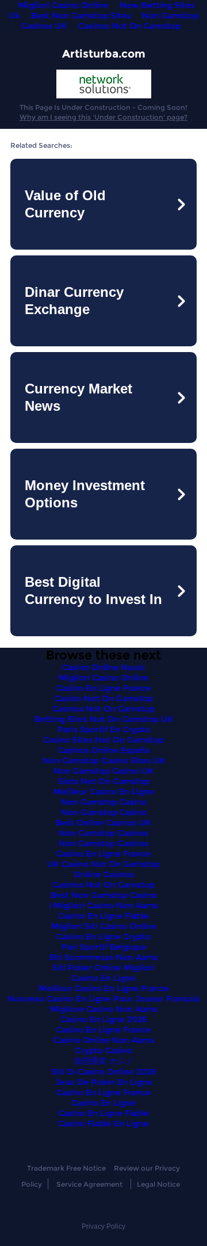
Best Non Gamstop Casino (104, 895)
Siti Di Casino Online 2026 (103, 1072)
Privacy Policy (103, 1226)
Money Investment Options (85, 493)
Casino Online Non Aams (103, 1040)
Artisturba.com (103, 53)
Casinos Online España (104, 750)
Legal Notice (158, 1184)
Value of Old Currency (65, 204)
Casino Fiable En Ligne (103, 1123)
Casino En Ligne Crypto (103, 936)
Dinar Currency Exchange (74, 300)
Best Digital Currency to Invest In (93, 590)
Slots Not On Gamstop (104, 781)
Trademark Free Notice (66, 1168)
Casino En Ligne (103, 978)
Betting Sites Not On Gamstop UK (103, 719)
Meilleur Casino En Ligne (103, 791)
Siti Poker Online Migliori (103, 967)
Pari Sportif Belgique (104, 947)
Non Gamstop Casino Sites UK (104, 760)
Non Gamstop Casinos (103, 833)
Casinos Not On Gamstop (129, 26)
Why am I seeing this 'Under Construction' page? (103, 117)
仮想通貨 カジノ (103, 1061)
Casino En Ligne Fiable (103, 916)
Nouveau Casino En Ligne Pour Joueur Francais (103, 998)
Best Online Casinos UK (103, 822)
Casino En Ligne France (103, 688)
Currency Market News (78, 397)
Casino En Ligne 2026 (103, 1019)
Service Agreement (89, 1184)
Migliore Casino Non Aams (104, 1009)
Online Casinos (104, 874)
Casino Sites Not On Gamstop (103, 740)
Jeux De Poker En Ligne (103, 1082)
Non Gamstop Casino (104, 802)
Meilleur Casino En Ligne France (104, 988)
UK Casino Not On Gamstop (103, 864)
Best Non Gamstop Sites (81, 15)
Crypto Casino (103, 1050)
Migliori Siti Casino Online (103, 926)
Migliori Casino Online (103, 677)
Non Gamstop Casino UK (103, 771)
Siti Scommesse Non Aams (103, 957)
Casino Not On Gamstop (104, 698)
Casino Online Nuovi (103, 667)
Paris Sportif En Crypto (103, 729)
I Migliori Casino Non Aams (103, 905)
